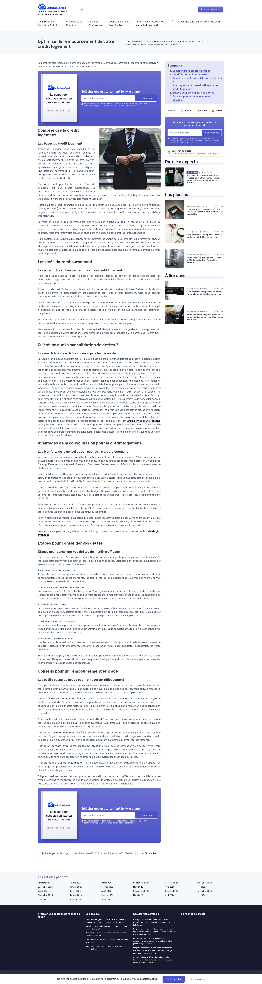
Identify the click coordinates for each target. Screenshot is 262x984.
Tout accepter (173, 979)
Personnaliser (197, 979)
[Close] (186, 469)
